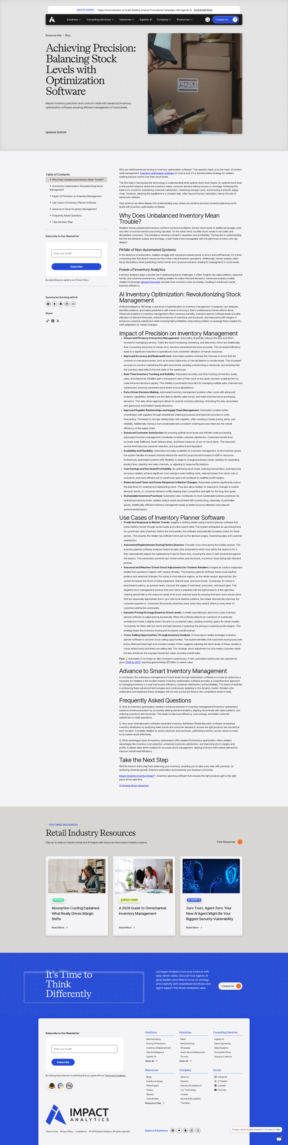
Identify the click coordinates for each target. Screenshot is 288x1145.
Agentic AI (151, 1056)
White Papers (152, 1085)
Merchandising (153, 1039)
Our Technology (188, 1090)
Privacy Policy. (82, 280)
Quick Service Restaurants (192, 1052)
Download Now (203, 10)
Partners (184, 1081)
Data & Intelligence (155, 1052)
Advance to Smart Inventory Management (74, 209)
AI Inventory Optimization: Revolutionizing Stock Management (76, 188)
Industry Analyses (154, 1081)
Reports (149, 1094)
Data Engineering (222, 1043)
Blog (67, 35)
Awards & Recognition (190, 1098)
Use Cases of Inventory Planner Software (74, 202)
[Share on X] (58, 321)
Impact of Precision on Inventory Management (76, 196)
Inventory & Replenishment (158, 1048)
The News (185, 1103)
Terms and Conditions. (115, 1075)
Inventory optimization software (157, 173)
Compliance (81, 1131)
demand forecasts (150, 281)
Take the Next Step (62, 221)
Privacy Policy (66, 1131)
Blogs (149, 1077)
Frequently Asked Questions (67, 215)
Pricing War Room (222, 1052)
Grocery (184, 1056)
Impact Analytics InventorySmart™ (137, 775)
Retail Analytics (221, 1048)
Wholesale (185, 1048)
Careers (184, 1094)
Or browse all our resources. (134, 785)
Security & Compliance (190, 1085)
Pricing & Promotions (155, 1043)
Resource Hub (54, 35)
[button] (159, 1033)
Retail (183, 1039)
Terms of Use (52, 1131)
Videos (149, 1090)
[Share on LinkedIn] (53, 321)
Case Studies (152, 1098)
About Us (184, 1077)
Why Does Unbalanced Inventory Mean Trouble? (78, 179)
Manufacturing (187, 1043)
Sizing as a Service (223, 1056)
